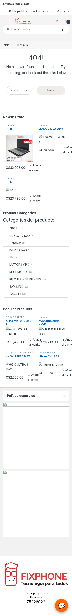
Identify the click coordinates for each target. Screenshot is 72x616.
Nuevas (10, 125)
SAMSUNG (16, 286)
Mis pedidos (19, 11)
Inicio (6, 45)
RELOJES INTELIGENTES (25, 279)
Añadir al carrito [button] (35, 167)
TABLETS (15, 293)
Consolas (15, 243)
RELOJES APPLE (15, 317)
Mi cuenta (63, 11)
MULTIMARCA (18, 272)
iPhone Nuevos (47, 352)
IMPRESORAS (18, 250)
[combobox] (31, 29)
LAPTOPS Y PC (19, 264)
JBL (11, 257)
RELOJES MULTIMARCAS (19, 352)
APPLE (13, 228)
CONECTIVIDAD (19, 235)
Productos (42, 11)
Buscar (64, 29)
